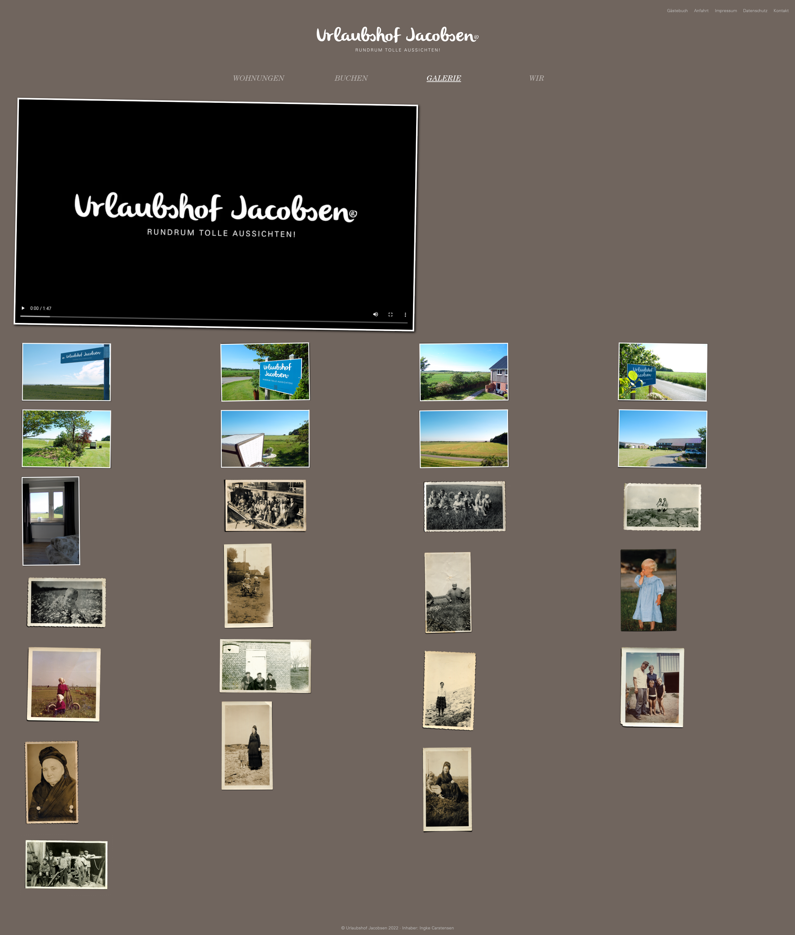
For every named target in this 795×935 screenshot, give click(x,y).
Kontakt (781, 11)
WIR (536, 79)
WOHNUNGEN (258, 79)
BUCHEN (351, 79)
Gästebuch (677, 11)
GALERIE (444, 79)
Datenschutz (755, 11)
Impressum (726, 11)
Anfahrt (701, 11)
